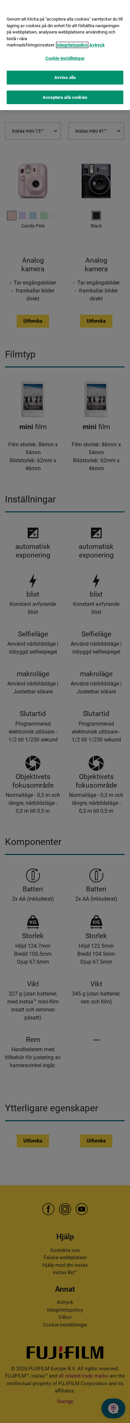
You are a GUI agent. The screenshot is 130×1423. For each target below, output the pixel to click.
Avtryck (97, 44)
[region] (65, 55)
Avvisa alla (65, 77)
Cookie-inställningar (65, 58)
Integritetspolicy (72, 44)
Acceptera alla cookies (65, 97)
